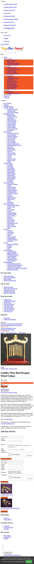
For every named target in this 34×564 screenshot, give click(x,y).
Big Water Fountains (12, 269)
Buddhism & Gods (9, 114)
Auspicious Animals (12, 184)
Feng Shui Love (11, 88)
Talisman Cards (11, 111)
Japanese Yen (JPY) (9, 22)
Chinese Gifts (7, 132)
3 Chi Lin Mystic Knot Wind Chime (10, 508)
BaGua (9, 208)
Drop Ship (10, 91)
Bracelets (9, 245)
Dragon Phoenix (11, 187)
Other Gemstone (11, 236)
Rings (8, 248)
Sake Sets (9, 151)
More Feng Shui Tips (12, 73)
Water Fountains (8, 262)
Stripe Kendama (11, 257)
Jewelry (6, 242)
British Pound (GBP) (9, 16)
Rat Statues (10, 164)
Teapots (9, 157)
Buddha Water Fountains (13, 263)
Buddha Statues (11, 115)
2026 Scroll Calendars (13, 64)
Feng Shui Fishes (11, 191)
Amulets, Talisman (9, 108)
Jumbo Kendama (8, 250)
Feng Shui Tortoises (12, 193)
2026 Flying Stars (12, 67)
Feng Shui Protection (12, 85)
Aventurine (10, 233)
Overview (3, 392)
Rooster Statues (11, 178)
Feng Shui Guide (8, 75)
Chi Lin (9, 185)
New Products (7, 103)
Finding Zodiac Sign (9, 290)
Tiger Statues (10, 167)
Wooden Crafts (11, 160)
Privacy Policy (21, 561)
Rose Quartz (10, 232)
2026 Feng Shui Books (13, 63)
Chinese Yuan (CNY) (9, 10)
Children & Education (13, 78)
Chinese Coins (11, 206)
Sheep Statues (11, 175)
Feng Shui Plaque (12, 214)
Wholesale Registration (13, 93)
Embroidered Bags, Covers (14, 145)
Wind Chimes (10, 224)
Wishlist (6, 38)
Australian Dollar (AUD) (10, 4)
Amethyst (9, 230)
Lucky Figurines (11, 123)
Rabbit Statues (11, 169)
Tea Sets (9, 156)
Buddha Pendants (11, 120)
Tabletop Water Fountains (14, 266)
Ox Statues (10, 166)
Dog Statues (10, 179)
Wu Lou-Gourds (11, 226)
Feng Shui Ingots (11, 212)
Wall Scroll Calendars (13, 133)
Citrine (9, 235)
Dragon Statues (11, 170)
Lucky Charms (11, 215)
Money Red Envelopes (13, 144)
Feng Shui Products (9, 203)
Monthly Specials (8, 106)
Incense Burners (11, 127)
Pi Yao (9, 200)
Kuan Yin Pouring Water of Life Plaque (11, 325)
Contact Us (7, 97)
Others (9, 161)
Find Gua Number (12, 72)
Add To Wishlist (5, 389)
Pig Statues (10, 181)
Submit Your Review (6, 459)
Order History (7, 537)
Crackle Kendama (12, 256)
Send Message (4, 482)
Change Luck (10, 76)
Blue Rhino (10, 202)
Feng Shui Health (11, 84)
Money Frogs (10, 199)
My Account (7, 35)
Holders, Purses (11, 150)
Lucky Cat (10, 196)
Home (5, 57)
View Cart (6, 41)
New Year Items (8, 58)
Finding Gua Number (9, 291)
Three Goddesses (11, 121)
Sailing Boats (10, 221)
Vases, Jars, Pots (11, 159)
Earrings (9, 247)
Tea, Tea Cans (11, 139)
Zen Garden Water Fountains (14, 265)
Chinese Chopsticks (12, 136)
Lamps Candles (11, 126)
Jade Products (10, 148)
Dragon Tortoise (11, 188)
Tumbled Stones (11, 238)
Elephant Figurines (12, 190)
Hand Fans (10, 147)
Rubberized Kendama (13, 254)
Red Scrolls (10, 218)
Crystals (9, 211)
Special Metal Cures (12, 223)
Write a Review (5, 391)
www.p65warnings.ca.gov (7, 423)
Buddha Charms (11, 124)
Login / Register (5, 44)
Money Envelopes (12, 60)
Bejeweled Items (11, 135)
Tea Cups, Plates (11, 154)
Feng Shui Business (12, 81)
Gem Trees (10, 241)
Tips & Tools (7, 66)
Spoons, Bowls (11, 153)
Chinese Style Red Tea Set (8, 329)
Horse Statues (10, 61)
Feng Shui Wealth (12, 87)
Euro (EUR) (7, 13)
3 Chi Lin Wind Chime (7, 494)
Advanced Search (8, 527)
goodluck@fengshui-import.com (12, 555)
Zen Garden (10, 130)
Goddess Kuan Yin (12, 117)
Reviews (8, 392)
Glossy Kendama (11, 251)
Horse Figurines (11, 173)
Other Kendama (11, 260)
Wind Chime (9, 419)
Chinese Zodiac (8, 163)
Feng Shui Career (11, 82)
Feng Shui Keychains (12, 112)
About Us (6, 96)
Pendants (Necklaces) (12, 244)
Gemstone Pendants (12, 239)
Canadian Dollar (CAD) (10, 7)
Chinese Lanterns (11, 138)
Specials (6, 105)
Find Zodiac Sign (11, 70)
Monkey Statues (11, 176)
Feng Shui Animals (9, 182)
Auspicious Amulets (12, 109)
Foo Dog (9, 194)
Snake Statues (11, 172)
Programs (6, 90)
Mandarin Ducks (11, 197)
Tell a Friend (13, 392)
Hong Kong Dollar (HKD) (11, 19)
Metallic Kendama (12, 253)
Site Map (6, 529)
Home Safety (10, 79)
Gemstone (6, 229)
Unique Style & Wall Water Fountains (17, 268)
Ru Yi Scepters (11, 220)
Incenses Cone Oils (12, 129)
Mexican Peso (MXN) (10, 25)
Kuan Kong (10, 118)
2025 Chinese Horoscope (13, 69)
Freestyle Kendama (12, 259)
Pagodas (9, 217)
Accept (29, 561)
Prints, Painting (11, 141)
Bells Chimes (10, 209)
